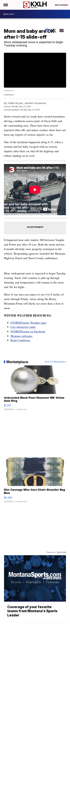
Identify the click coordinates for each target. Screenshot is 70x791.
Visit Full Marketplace (55, 362)
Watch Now (60, 5)
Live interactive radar (22, 327)
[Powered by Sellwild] (61, 552)
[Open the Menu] (5, 5)
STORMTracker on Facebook (27, 331)
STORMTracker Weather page (28, 323)
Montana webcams (21, 336)
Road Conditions (20, 340)
